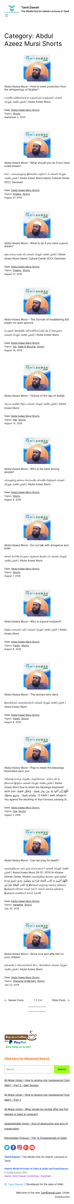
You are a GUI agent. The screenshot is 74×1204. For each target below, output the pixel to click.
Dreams (17, 194)
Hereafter (18, 904)
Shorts (16, 113)
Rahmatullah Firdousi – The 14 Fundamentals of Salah (35, 1137)
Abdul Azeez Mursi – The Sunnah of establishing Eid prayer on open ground (36, 321)
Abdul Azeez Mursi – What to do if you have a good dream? (36, 245)
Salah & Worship (27, 346)
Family (16, 645)
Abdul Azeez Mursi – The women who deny (31, 694)
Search (62, 1069)
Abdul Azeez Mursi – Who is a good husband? (32, 621)
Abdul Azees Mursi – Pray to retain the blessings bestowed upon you (34, 769)
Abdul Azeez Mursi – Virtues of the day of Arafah (34, 395)
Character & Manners (24, 981)
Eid (14, 346)
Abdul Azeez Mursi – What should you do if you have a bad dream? (37, 164)
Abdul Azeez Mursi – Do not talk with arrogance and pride (36, 547)
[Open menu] (6, 15)
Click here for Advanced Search (27, 1058)
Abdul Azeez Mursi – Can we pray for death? (31, 860)
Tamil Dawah (30, 7)
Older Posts (61, 1000)
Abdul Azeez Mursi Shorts (25, 110)
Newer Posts (14, 1000)
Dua (15, 811)
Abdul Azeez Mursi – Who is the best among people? (31, 471)
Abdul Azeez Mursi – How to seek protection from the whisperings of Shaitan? (35, 88)
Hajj (15, 419)
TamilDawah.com (51, 1192)
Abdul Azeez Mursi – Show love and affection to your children (34, 956)
